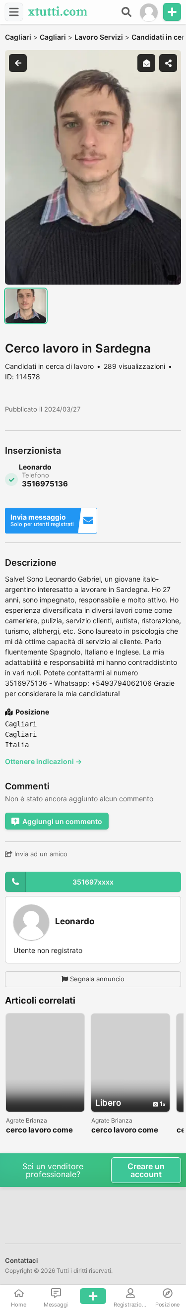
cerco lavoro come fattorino (39, 1130)
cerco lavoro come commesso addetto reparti (126, 1130)
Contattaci (21, 1260)
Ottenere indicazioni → (43, 761)
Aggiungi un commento (62, 821)
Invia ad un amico (39, 854)
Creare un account (146, 1170)
